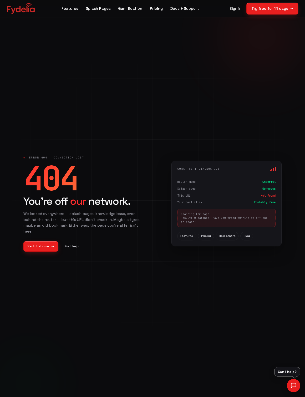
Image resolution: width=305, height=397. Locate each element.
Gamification (130, 8)
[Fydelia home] (21, 8)
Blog (247, 236)
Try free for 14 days (269, 8)
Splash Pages (98, 8)
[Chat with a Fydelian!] (293, 385)
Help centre (227, 236)
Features (69, 8)
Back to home (38, 246)
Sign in (235, 8)
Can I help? (287, 372)
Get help (71, 246)
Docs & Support (184, 8)
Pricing (156, 8)
